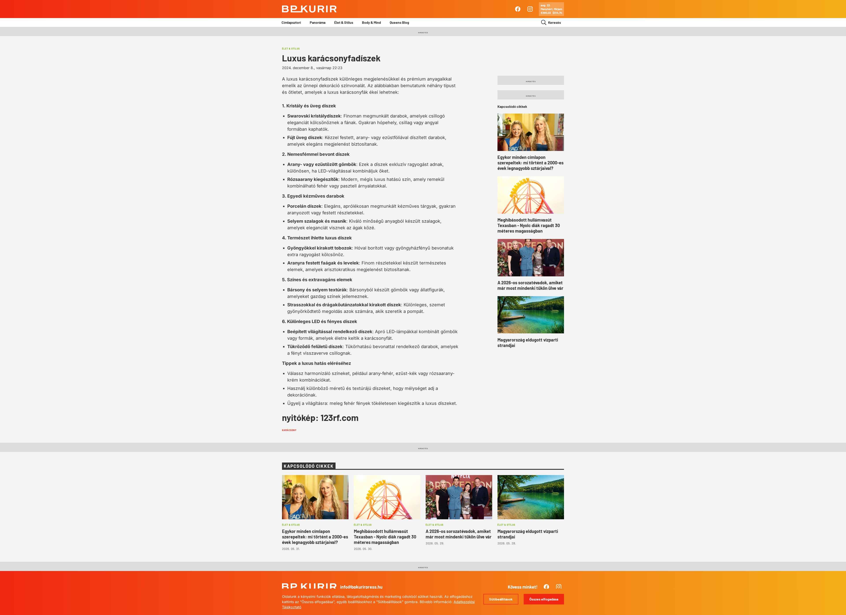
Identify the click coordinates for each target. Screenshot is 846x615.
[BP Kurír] (309, 9)
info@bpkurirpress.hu (361, 586)
